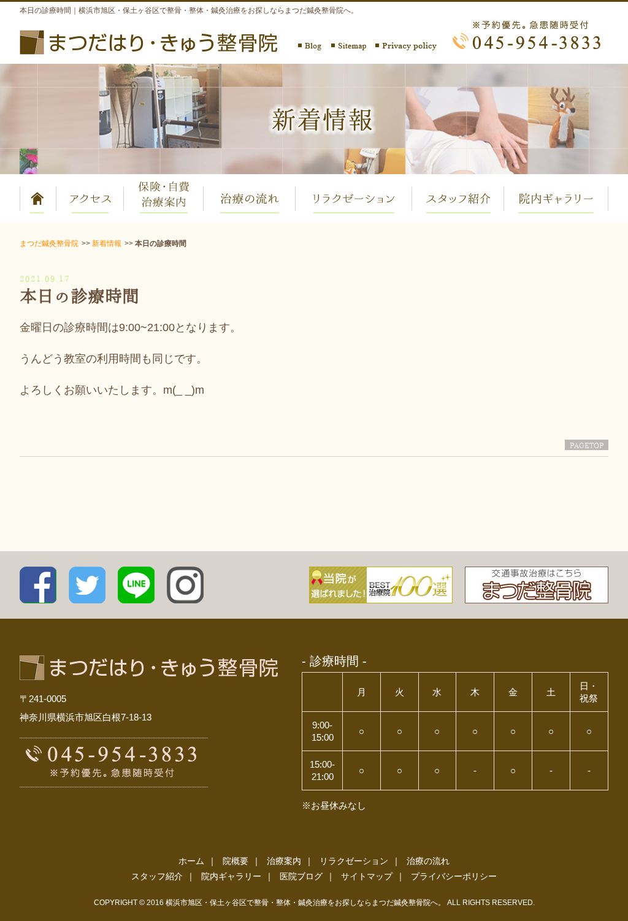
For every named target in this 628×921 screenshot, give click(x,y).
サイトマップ (366, 876)
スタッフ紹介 (157, 876)
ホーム (191, 861)
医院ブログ (301, 876)
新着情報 (106, 243)
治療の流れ (428, 861)
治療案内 (284, 861)
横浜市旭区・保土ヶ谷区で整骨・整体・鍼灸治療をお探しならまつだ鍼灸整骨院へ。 (305, 902)
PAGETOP (586, 444)
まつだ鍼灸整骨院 (49, 243)
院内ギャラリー (231, 876)
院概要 (235, 861)
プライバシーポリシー (454, 876)
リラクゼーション (354, 861)
